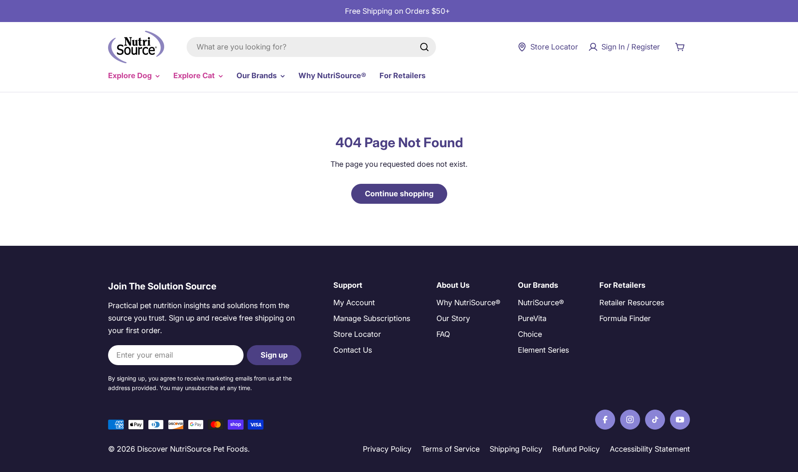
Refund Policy (576, 449)
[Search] (424, 47)
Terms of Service (450, 449)
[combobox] (311, 47)
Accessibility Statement (650, 449)
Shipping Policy (516, 449)
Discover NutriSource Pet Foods (192, 449)
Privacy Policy (387, 449)
